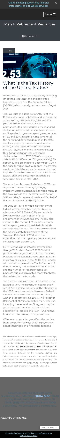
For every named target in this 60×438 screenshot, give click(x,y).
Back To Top (48, 428)
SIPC (47, 396)
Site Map (22, 418)
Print (9, 50)
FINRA (39, 396)
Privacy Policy (8, 418)
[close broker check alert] (56, 2)
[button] (50, 14)
